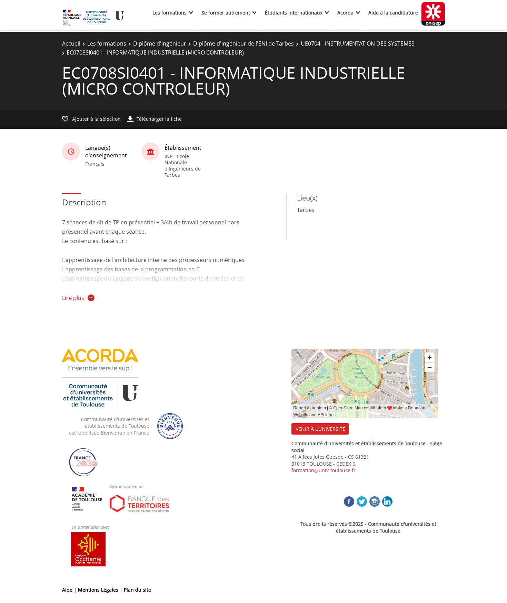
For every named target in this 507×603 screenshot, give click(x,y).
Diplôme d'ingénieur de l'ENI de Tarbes (243, 43)
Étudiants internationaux (293, 12)
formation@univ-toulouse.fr (323, 470)
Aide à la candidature (393, 12)
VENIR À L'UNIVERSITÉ (320, 429)
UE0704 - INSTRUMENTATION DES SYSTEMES (358, 43)
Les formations (169, 12)
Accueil (71, 43)
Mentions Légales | (101, 589)
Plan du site (137, 589)
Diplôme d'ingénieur (159, 43)
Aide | (70, 589)
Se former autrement (225, 12)
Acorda (345, 12)
